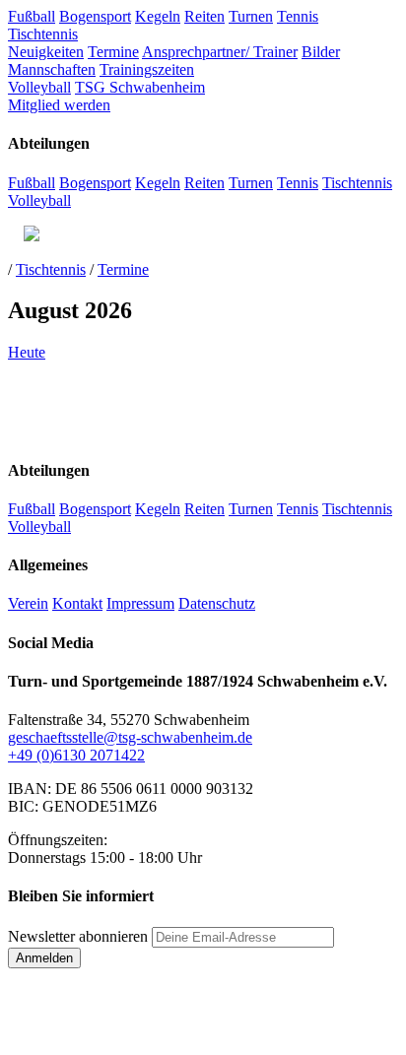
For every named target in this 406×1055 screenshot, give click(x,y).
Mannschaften (52, 69)
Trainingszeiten (147, 69)
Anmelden (44, 958)
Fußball (31, 16)
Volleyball (39, 87)
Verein (28, 603)
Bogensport (95, 16)
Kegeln (157, 16)
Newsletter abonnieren (78, 936)
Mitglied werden (59, 105)
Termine (113, 51)
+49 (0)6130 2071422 (76, 755)
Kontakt (77, 603)
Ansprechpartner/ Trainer (220, 51)
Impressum (140, 603)
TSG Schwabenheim (140, 87)
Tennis (297, 16)
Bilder (321, 51)
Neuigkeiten (46, 51)
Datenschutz (216, 603)
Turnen (251, 16)
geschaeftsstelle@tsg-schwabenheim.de (130, 737)
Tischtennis (43, 34)
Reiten (204, 16)
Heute (26, 352)
